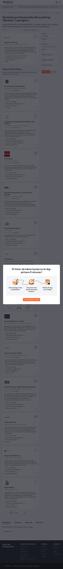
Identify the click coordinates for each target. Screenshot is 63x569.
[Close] (58, 266)
